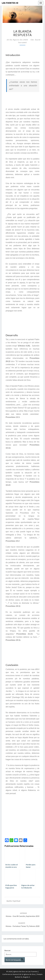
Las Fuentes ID (10, 2)
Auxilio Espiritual (13, 901)
